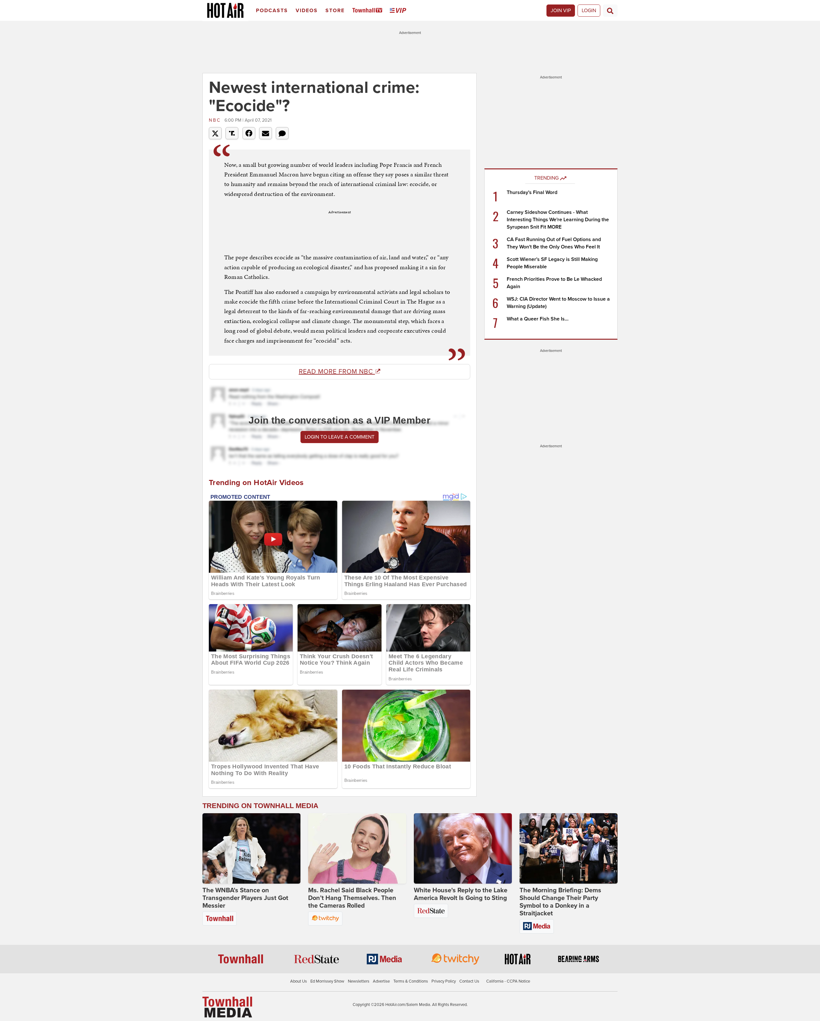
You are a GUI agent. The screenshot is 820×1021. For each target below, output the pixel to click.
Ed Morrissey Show (327, 981)
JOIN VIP (561, 10)
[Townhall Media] (227, 1006)
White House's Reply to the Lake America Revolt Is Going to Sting (460, 894)
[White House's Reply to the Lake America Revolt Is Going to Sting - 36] (463, 848)
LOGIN (589, 10)
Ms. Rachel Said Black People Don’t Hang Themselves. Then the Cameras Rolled (352, 898)
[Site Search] (610, 10)
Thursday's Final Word (532, 192)
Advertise (381, 981)
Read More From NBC (337, 372)
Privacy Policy (443, 981)
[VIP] (399, 10)
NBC (216, 120)
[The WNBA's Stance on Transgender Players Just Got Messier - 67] (251, 848)
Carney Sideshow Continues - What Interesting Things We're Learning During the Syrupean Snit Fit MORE (558, 219)
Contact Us (469, 981)
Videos (307, 10)
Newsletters (358, 981)
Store (335, 10)
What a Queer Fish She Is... (538, 319)
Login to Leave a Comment (339, 437)
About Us (298, 981)
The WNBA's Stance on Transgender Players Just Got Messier (245, 898)
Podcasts (272, 10)
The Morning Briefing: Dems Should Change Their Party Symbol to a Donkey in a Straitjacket (560, 902)
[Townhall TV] (368, 10)
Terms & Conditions (410, 981)
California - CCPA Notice (508, 981)
